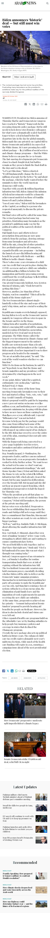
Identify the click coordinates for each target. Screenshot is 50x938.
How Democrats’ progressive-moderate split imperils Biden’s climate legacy (23, 722)
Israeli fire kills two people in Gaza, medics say (18, 806)
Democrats (27, 678)
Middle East (7, 871)
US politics (41, 678)
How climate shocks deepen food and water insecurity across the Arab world (17, 889)
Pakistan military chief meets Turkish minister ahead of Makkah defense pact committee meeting (17, 797)
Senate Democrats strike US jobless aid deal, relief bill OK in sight (22, 760)
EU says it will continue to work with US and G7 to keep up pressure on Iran (18, 818)
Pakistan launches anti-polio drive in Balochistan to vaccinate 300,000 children (18, 829)
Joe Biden (14, 678)
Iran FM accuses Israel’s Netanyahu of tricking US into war (18, 838)
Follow (32, 671)
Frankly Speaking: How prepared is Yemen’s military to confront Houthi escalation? (17, 875)
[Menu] (2, 3)
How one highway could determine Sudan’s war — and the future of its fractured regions (18, 903)
